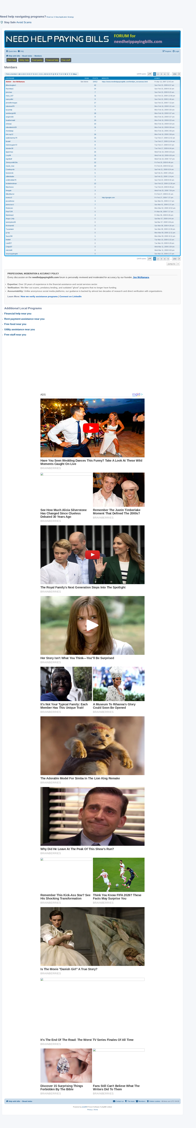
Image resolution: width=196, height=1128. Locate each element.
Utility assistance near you (19, 329)
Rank (87, 78)
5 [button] (168, 74)
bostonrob (9, 173)
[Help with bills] (92, 39)
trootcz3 (9, 197)
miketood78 (10, 106)
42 (95, 85)
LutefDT (9, 243)
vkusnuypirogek (12, 254)
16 (95, 134)
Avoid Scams (24, 22)
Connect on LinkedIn (71, 296)
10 (95, 120)
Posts (95, 78)
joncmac (9, 92)
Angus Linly (10, 218)
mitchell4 (9, 250)
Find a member (11, 74)
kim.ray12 (9, 134)
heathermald (10, 120)
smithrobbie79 (11, 180)
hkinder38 (9, 148)
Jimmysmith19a (11, 162)
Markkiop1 (10, 215)
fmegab (8, 190)
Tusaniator (10, 229)
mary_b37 (9, 96)
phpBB (84, 1107)
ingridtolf (9, 159)
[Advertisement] (74, 9)
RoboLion (9, 208)
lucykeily (9, 110)
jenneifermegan (11, 103)
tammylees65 (11, 222)
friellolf (8, 240)
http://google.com (108, 197)
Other (75, 74)
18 (95, 113)
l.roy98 (8, 155)
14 (95, 89)
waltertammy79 (11, 138)
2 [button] (157, 74)
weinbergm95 (11, 113)
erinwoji (8, 124)
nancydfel (9, 99)
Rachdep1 (9, 89)
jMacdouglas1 (11, 85)
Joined (157, 78)
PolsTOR (9, 211)
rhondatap (9, 131)
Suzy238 (9, 236)
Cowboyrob (10, 169)
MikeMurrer (10, 194)
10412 (95, 82)
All (20, 74)
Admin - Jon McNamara (15, 82)
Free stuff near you (15, 334)
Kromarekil (10, 226)
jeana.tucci (10, 204)
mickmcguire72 (11, 145)
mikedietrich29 (11, 127)
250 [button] (174, 74)
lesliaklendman (11, 183)
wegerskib (9, 117)
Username (10, 78)
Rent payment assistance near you (24, 319)
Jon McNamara (141, 277)
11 (95, 96)
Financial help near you (17, 313)
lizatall (8, 141)
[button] (149, 74)
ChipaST (9, 247)
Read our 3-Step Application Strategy (60, 17)
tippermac (9, 152)
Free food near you (15, 324)
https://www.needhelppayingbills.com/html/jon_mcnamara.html (125, 82)
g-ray (8, 233)
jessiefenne (10, 201)
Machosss (10, 187)
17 (95, 103)
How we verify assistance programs (39, 296)
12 (95, 159)
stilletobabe (10, 176)
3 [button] (161, 74)
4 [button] (164, 74)
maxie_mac (10, 166)
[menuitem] (21, 51)
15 (95, 152)
